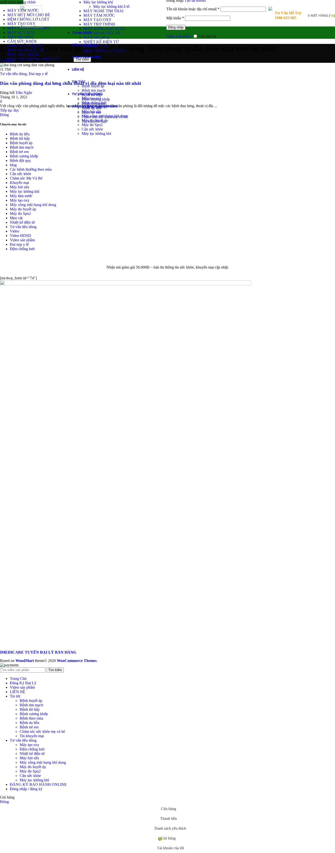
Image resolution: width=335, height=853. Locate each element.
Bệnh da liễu (19, 134)
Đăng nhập (175, 27)
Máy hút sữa (91, 111)
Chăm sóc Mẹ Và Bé (26, 178)
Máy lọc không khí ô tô (111, 6)
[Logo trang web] (31, 26)
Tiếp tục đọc (9, 110)
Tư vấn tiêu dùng (13, 74)
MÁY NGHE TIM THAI (103, 11)
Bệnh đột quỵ (20, 160)
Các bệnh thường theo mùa (31, 169)
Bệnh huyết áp (93, 86)
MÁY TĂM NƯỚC (99, 15)
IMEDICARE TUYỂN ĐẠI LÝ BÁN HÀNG (38, 652)
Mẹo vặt (16, 218)
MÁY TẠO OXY (97, 20)
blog (13, 165)
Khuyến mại (19, 183)
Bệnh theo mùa (31, 718)
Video (14, 231)
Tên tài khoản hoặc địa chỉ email (192, 9)
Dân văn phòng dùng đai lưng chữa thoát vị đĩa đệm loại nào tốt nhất (70, 83)
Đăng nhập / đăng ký (26, 789)
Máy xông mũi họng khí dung (105, 116)
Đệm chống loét (94, 103)
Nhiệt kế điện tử (22, 222)
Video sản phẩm (22, 240)
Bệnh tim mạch (93, 90)
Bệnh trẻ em (19, 152)
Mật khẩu (175, 18)
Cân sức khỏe (92, 129)
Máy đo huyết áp (95, 120)
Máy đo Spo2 (92, 125)
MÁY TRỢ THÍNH (99, 24)
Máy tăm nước (21, 196)
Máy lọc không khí (98, 2)
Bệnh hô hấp (20, 138)
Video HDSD (20, 235)
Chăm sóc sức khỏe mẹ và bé (42, 731)
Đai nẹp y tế (38, 74)
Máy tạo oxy (91, 98)
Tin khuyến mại (32, 736)
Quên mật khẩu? (179, 36)
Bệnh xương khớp (24, 156)
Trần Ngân (23, 92)
